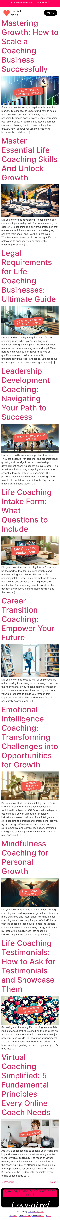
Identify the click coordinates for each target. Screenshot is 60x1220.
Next (54, 1182)
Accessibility (38, 1215)
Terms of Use (24, 1215)
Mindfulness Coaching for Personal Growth (24, 857)
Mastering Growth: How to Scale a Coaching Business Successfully (29, 46)
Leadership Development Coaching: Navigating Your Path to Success (25, 393)
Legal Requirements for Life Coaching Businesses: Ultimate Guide (28, 276)
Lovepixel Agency (36, 1212)
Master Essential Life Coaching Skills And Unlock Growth (29, 159)
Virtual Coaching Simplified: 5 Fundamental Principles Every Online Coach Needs (25, 1085)
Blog (48, 1215)
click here (42, 3)
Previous (7, 1182)
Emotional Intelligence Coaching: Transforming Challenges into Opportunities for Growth (29, 737)
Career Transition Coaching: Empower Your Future (27, 619)
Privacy (13, 1215)
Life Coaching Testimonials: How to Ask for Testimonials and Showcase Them (28, 966)
